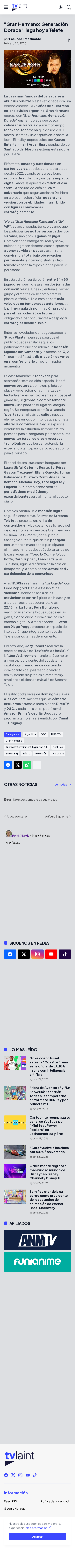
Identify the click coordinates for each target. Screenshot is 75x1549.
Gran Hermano (14, 740)
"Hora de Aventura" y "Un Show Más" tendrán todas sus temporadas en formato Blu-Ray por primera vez (50, 1096)
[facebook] (10, 954)
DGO (43, 734)
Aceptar (37, 1536)
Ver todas (61, 784)
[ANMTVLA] (37, 1240)
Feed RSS (10, 1501)
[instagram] (37, 954)
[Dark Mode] (61, 7)
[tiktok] (65, 954)
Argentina (30, 734)
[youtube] (51, 954)
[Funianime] (37, 1262)
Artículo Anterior (17, 816)
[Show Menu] (6, 7)
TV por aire (57, 753)
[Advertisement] (37, 1003)
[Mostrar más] (37, 765)
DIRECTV (56, 734)
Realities (58, 747)
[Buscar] (69, 7)
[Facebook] (8, 765)
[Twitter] (18, 765)
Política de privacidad (55, 1501)
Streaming (12, 753)
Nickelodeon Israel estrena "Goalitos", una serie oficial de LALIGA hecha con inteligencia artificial (49, 1066)
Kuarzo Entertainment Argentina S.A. (27, 747)
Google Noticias (14, 1508)
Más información (36, 1528)
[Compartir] (67, 41)
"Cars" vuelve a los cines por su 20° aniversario (49, 1150)
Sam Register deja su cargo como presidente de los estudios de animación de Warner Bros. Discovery (49, 1200)
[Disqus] (37, 879)
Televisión (41, 753)
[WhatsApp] (27, 765)
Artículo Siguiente (56, 816)
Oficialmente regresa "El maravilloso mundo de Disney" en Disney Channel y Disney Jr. (49, 1172)
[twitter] (24, 954)
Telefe (26, 753)
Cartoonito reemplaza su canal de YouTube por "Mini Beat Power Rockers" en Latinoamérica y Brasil (50, 1125)
